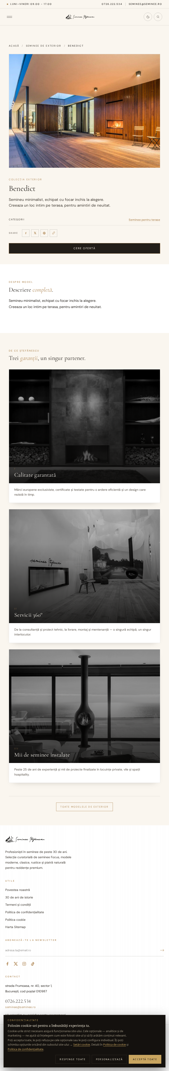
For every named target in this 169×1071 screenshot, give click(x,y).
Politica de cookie (114, 1044)
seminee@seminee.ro (145, 4)
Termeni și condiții (18, 905)
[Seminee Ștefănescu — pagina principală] (80, 16)
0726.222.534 (112, 4)
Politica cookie (15, 920)
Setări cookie (81, 1044)
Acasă (14, 45)
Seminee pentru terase (144, 220)
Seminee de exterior (43, 45)
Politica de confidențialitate (24, 912)
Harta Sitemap (15, 927)
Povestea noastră (17, 890)
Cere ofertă (84, 248)
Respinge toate (73, 1059)
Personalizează (109, 1059)
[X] (35, 233)
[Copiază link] (53, 233)
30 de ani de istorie (19, 897)
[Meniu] (12, 17)
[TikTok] (32, 964)
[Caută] (158, 17)
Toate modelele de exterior (84, 806)
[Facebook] (25, 233)
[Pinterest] (44, 233)
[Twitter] (16, 964)
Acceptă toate (145, 1059)
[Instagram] (24, 964)
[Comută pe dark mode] (148, 17)
